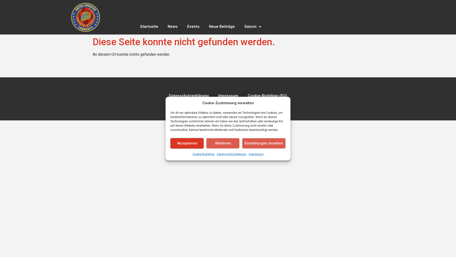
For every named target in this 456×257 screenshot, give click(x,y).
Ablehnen (223, 143)
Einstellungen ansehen (264, 143)
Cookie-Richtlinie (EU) (267, 96)
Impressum (256, 154)
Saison (250, 26)
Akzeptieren (187, 143)
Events (193, 26)
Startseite (149, 26)
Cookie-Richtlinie (203, 154)
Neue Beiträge (222, 26)
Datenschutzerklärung (231, 154)
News (173, 26)
